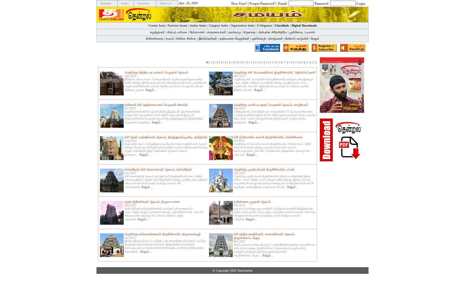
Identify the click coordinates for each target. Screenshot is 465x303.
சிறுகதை (250, 32)
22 (313, 62)
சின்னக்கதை (154, 38)
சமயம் (170, 38)
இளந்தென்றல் (208, 38)
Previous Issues (177, 25)
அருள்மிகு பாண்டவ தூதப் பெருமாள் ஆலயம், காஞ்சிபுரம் (271, 104)
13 (262, 62)
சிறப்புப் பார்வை (177, 32)
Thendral (105, 3)
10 (244, 62)
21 (307, 62)
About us (165, 3)
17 (284, 62)
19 (296, 62)
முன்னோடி (296, 32)
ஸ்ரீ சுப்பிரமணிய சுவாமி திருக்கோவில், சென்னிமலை (268, 137)
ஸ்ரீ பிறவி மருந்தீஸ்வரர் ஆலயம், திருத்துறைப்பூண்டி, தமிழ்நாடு (166, 137)
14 (267, 62)
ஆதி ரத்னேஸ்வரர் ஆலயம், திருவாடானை (152, 201)
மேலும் (315, 38)
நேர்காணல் (197, 32)
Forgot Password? (263, 3)
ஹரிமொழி (259, 38)
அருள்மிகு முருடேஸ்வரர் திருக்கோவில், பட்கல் (264, 169)
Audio (125, 3)
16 (279, 62)
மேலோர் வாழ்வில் (296, 38)
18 (290, 62)
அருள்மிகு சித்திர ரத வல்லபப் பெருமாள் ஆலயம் (156, 72)
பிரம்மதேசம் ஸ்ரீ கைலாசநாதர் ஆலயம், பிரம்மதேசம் (158, 169)
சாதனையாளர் (216, 32)
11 (250, 62)
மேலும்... (151, 90)
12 (256, 62)
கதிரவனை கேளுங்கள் (234, 38)
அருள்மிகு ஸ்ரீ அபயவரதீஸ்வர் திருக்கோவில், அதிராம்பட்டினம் (274, 72)
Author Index (197, 25)
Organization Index (243, 25)
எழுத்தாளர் (157, 32)
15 (273, 62)
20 (301, 62)
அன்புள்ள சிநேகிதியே (272, 32)
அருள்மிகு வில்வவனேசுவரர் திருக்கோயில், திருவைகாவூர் (163, 234)
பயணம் (310, 32)
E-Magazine (264, 25)
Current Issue (156, 25)
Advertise (143, 3)
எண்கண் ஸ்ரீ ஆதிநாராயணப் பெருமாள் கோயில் (156, 104)
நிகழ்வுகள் (276, 38)
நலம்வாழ (235, 32)
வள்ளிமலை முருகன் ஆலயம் (252, 201)
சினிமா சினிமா (186, 38)
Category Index (218, 25)
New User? (239, 3)
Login (360, 3)
